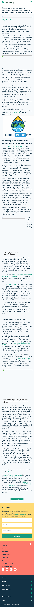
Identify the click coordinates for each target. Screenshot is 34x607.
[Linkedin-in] (7, 569)
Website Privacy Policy (21, 514)
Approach (4, 577)
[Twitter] (15, 569)
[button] (31, 2)
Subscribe (17, 536)
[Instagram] (11, 569)
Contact (4, 561)
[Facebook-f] (3, 569)
